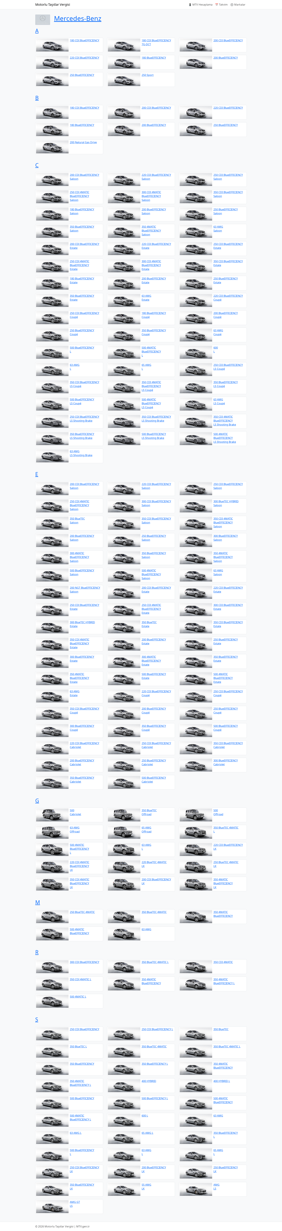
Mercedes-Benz (77, 18)
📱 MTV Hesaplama (200, 4)
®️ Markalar (237, 4)
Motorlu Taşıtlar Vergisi (52, 4)
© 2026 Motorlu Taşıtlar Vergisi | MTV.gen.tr (62, 1226)
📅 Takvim (221, 4)
